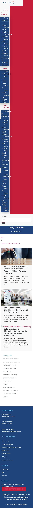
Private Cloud (8, 387)
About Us (5, 87)
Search (4, 217)
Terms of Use (5, 91)
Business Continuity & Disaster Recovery (6, 60)
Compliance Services (7, 36)
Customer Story (8, 365)
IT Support (4, 24)
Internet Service (8, 378)
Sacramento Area (9, 390)
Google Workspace (9, 374)
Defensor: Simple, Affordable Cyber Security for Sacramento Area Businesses (15, 332)
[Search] (3, 223)
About (5, 68)
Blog (5, 105)
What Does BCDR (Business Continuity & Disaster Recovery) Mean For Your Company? (16, 269)
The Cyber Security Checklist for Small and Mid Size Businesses (16, 310)
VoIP (4, 397)
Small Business (8, 393)
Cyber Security (5, 19)
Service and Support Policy (5, 98)
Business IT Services (6, 114)
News (5, 384)
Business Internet (6, 45)
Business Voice (6, 40)
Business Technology (10, 362)
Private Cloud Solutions (5, 29)
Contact (6, 107)
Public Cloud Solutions (5, 51)
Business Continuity (8, 243)
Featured (17, 243)
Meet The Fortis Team (4, 79)
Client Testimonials (6, 73)
